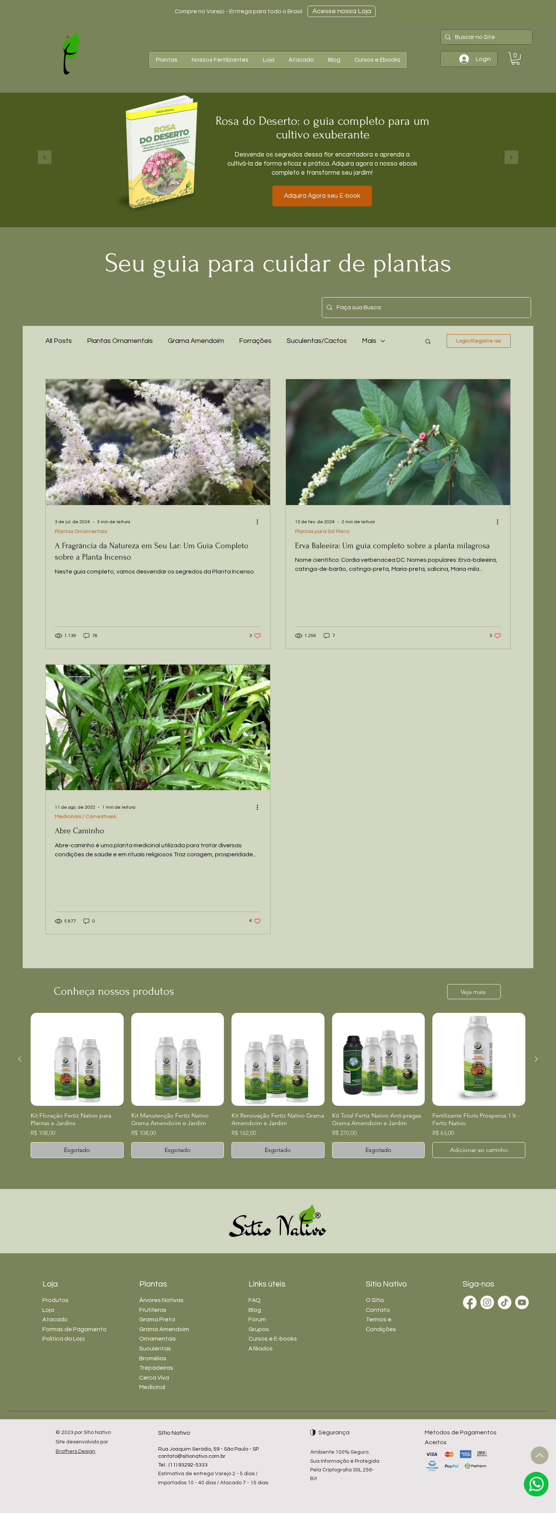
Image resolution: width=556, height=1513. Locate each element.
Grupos (258, 1329)
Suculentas (155, 1349)
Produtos (55, 1300)
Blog (254, 1310)
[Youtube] (522, 1302)
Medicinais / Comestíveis (85, 816)
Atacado (55, 1319)
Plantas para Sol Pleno (322, 531)
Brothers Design (75, 1451)
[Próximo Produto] (536, 1058)
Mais (369, 340)
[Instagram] (487, 1302)
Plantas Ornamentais (120, 340)
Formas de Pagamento (74, 1329)
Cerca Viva (154, 1378)
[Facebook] (470, 1302)
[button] (166, 59)
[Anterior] (44, 157)
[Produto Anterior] (19, 1058)
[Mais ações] (259, 522)
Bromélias (152, 1358)
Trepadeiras (156, 1368)
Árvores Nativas (161, 1300)
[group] (278, 1085)
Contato (378, 1310)
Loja (48, 1310)
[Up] (539, 1455)
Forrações (255, 340)
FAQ (254, 1300)
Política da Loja (63, 1339)
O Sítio (375, 1300)
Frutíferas (152, 1310)
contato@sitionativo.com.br (191, 1456)
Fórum (257, 1319)
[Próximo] (511, 157)
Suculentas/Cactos (317, 340)
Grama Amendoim (196, 340)
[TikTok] (504, 1302)
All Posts (58, 340)
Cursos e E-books (272, 1339)
